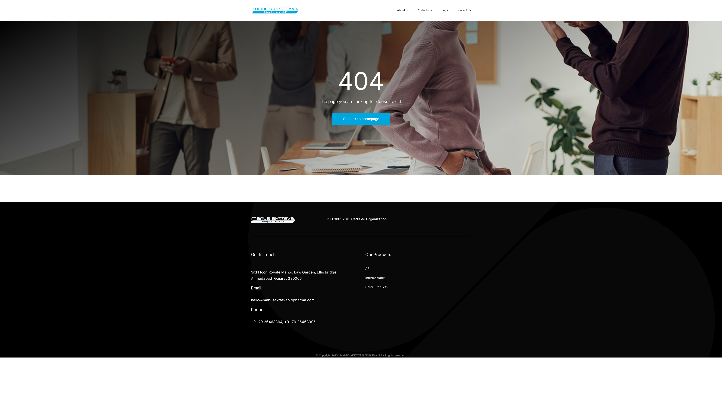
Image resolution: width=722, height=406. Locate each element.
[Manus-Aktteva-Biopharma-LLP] (275, 9)
